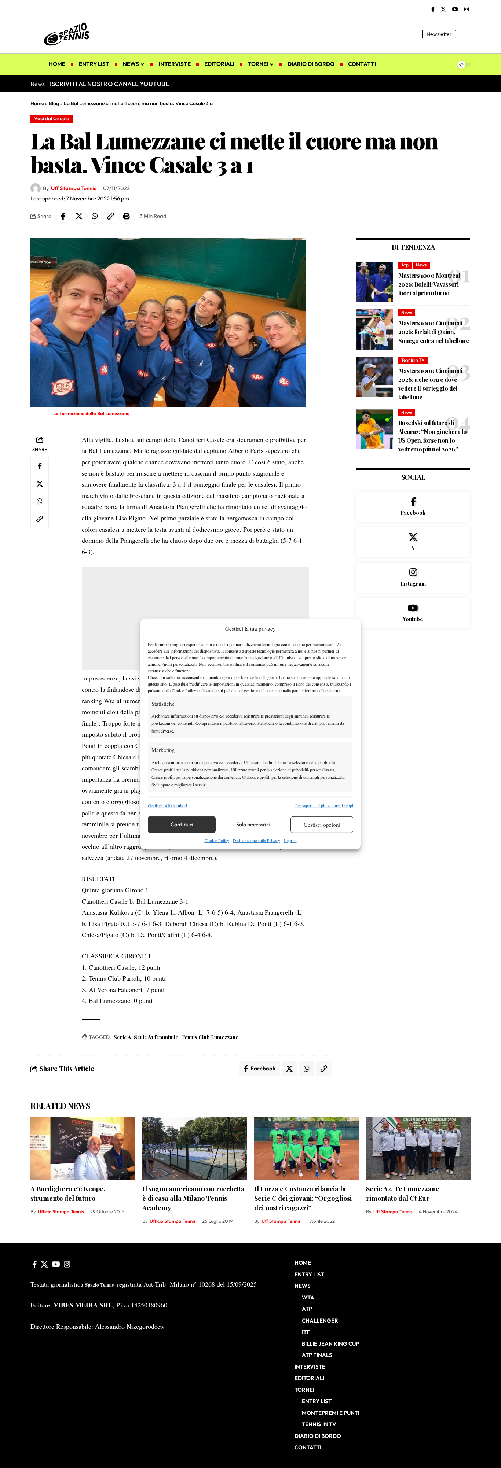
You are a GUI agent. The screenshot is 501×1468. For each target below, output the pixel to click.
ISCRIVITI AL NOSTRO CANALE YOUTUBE (109, 84)
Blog (54, 103)
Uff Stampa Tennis (73, 188)
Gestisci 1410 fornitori (167, 805)
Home (37, 103)
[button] (465, 34)
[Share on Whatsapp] (94, 216)
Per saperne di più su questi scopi (324, 805)
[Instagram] (466, 9)
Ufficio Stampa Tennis (61, 1211)
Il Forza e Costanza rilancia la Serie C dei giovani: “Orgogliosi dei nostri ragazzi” (303, 1198)
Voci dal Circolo (51, 118)
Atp (405, 265)
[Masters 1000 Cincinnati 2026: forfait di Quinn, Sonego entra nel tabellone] (374, 329)
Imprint (290, 840)
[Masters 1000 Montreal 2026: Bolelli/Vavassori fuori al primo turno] (374, 282)
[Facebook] (432, 9)
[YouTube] (455, 9)
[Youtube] (413, 613)
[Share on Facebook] (63, 216)
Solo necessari (253, 824)
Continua (182, 824)
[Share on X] (79, 216)
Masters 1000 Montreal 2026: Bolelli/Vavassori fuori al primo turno (429, 284)
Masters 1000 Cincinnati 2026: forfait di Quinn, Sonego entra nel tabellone (433, 331)
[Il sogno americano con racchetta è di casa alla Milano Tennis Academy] (194, 1148)
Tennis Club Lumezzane (209, 1037)
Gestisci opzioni (322, 824)
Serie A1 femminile (156, 1037)
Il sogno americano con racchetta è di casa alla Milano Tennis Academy (193, 1198)
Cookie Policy (217, 840)
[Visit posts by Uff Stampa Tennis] (35, 188)
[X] (443, 9)
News (421, 265)
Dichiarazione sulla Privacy (256, 840)
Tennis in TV (412, 360)
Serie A (122, 1037)
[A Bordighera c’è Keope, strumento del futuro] (82, 1148)
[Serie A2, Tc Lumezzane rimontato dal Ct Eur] (418, 1148)
